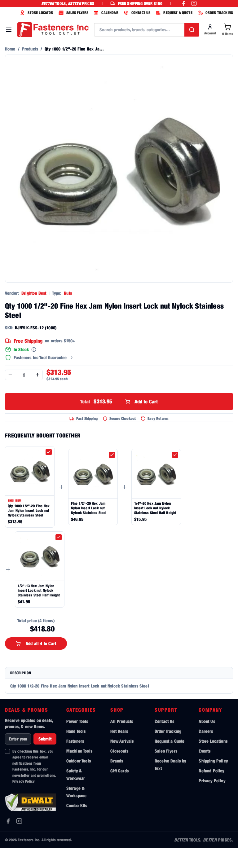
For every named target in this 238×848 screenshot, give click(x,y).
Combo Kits (76, 805)
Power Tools (77, 721)
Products (30, 48)
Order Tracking (168, 731)
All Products (121, 721)
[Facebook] (8, 821)
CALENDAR (109, 12)
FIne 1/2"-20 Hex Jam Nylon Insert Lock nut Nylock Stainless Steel (89, 508)
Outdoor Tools (78, 760)
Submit (44, 738)
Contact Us (164, 721)
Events (204, 751)
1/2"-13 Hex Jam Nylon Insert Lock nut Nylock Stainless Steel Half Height (39, 590)
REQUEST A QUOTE (177, 12)
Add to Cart (119, 401)
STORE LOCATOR (40, 12)
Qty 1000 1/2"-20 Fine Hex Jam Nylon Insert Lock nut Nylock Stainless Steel (29, 510)
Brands (116, 760)
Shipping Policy (213, 760)
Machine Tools (79, 751)
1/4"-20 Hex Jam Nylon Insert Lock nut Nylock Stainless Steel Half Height (155, 508)
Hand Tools (76, 731)
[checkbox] (49, 452)
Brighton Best (33, 293)
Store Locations (213, 741)
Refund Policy (211, 770)
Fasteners (75, 741)
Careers (206, 731)
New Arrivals (122, 741)
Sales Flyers (166, 751)
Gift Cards (119, 770)
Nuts (68, 293)
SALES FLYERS (77, 12)
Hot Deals (119, 731)
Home (10, 48)
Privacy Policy (23, 781)
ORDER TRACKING (219, 12)
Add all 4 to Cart (41, 643)
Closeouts (119, 751)
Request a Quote (169, 741)
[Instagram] (19, 821)
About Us (207, 721)
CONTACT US (141, 12)
